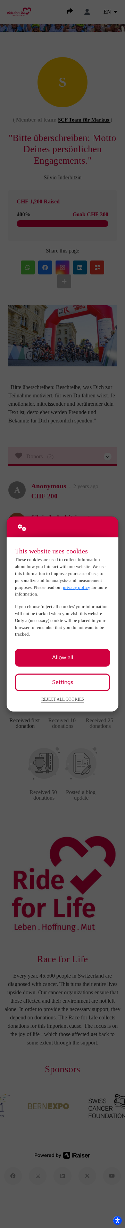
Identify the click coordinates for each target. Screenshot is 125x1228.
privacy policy (76, 587)
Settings (62, 682)
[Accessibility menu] (117, 1220)
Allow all (62, 657)
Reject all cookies (62, 699)
